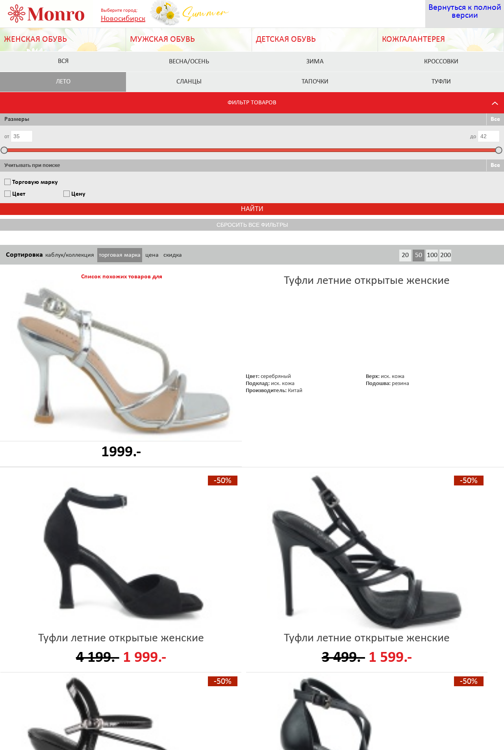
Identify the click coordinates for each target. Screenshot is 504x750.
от (6, 137)
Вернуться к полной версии (464, 11)
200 (445, 255)
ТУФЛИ (441, 81)
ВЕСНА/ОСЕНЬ (189, 61)
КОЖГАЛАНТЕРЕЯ (413, 39)
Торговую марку (35, 182)
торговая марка (120, 255)
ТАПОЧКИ (315, 81)
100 (432, 255)
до (473, 137)
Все (495, 119)
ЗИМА (315, 61)
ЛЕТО (63, 81)
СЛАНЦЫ (189, 81)
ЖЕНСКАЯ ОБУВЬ (35, 39)
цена (152, 255)
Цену (78, 194)
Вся (63, 61)
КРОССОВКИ (441, 61)
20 (405, 255)
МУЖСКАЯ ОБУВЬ (162, 39)
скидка (172, 255)
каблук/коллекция (69, 255)
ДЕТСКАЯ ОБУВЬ (286, 39)
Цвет (18, 194)
